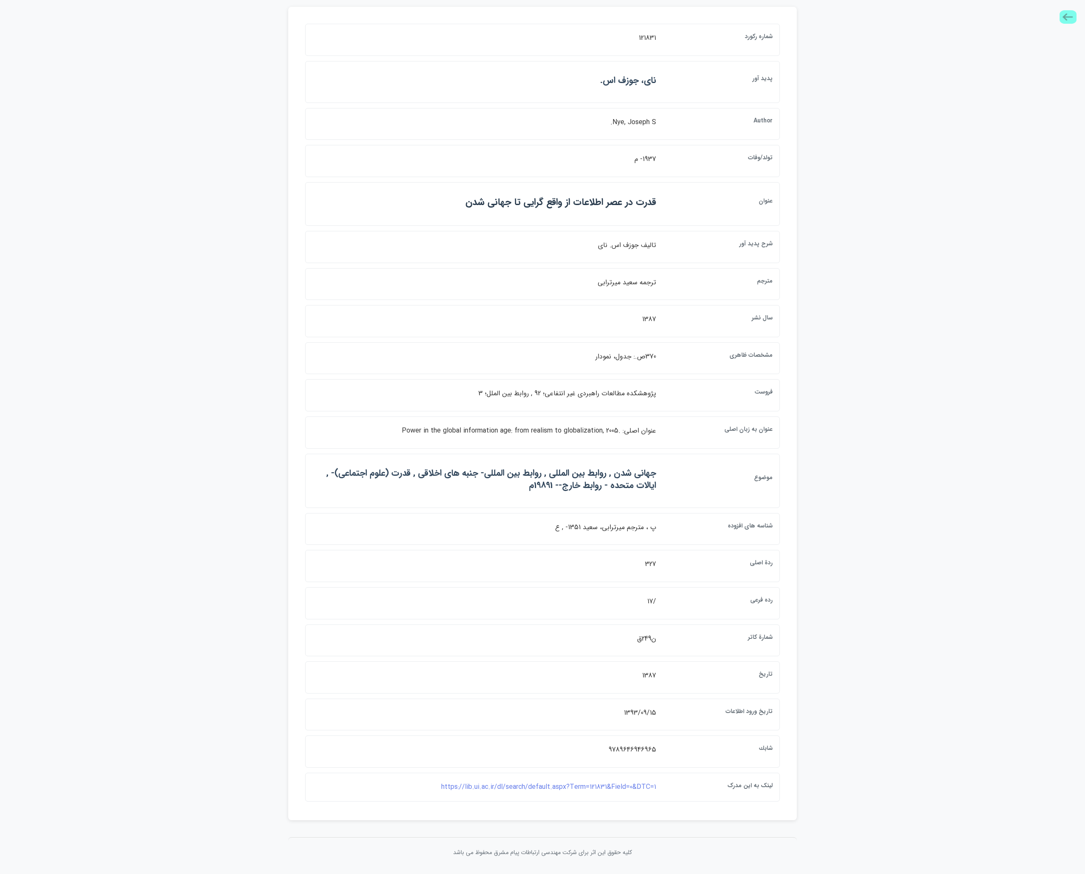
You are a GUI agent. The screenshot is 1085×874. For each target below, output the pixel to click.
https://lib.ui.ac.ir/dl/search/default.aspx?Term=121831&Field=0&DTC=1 (548, 787)
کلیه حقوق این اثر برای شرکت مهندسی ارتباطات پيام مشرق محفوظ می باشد (542, 852)
